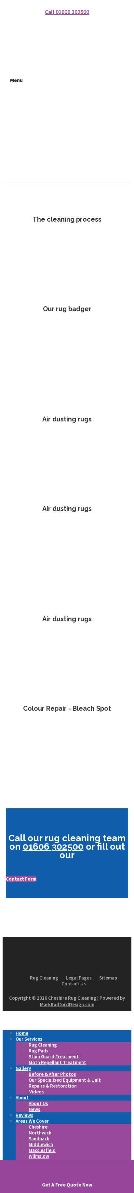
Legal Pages (79, 978)
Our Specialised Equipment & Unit (65, 1080)
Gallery (23, 1068)
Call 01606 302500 (67, 12)
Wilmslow (39, 1156)
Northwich (40, 1133)
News (34, 1109)
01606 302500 (53, 846)
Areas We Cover (32, 1121)
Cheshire (38, 1127)
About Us (38, 1103)
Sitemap (108, 978)
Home (22, 1033)
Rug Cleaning (44, 978)
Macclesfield (42, 1150)
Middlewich (41, 1144)
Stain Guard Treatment (54, 1056)
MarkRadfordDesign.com (67, 1004)
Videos (36, 1092)
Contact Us (73, 983)
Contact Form (21, 879)
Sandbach (39, 1138)
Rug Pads (38, 1051)
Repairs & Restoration (53, 1086)
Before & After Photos (52, 1074)
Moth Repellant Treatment (57, 1062)
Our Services (29, 1039)
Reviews (24, 1115)
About (22, 1097)
